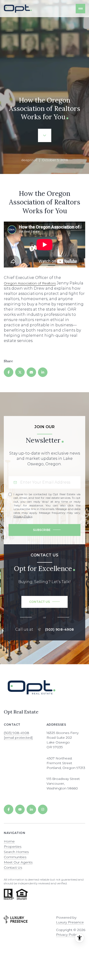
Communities (15, 857)
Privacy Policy (23, 516)
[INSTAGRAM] (42, 809)
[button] (44, 602)
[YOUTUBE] (20, 809)
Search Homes (16, 852)
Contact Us (13, 867)
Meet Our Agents (18, 862)
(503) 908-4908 (59, 629)
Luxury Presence (70, 922)
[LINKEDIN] (31, 809)
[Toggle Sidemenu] (80, 8)
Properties (12, 846)
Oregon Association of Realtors (30, 283)
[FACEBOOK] (8, 809)
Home (9, 841)
